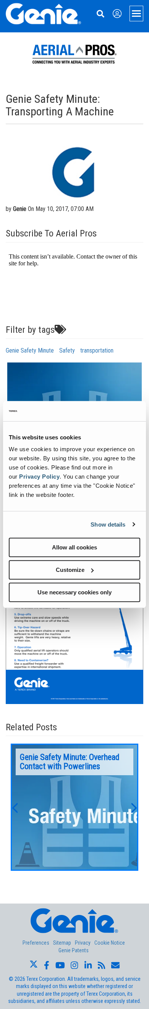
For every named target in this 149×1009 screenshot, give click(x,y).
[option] (74, 807)
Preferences (36, 943)
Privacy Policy (39, 476)
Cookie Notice (109, 943)
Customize (70, 570)
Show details (108, 524)
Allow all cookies (74, 547)
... (74, 807)
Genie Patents (73, 950)
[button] (14, 807)
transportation (96, 350)
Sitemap (62, 943)
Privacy (83, 943)
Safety (67, 350)
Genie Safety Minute (30, 350)
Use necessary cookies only (74, 592)
